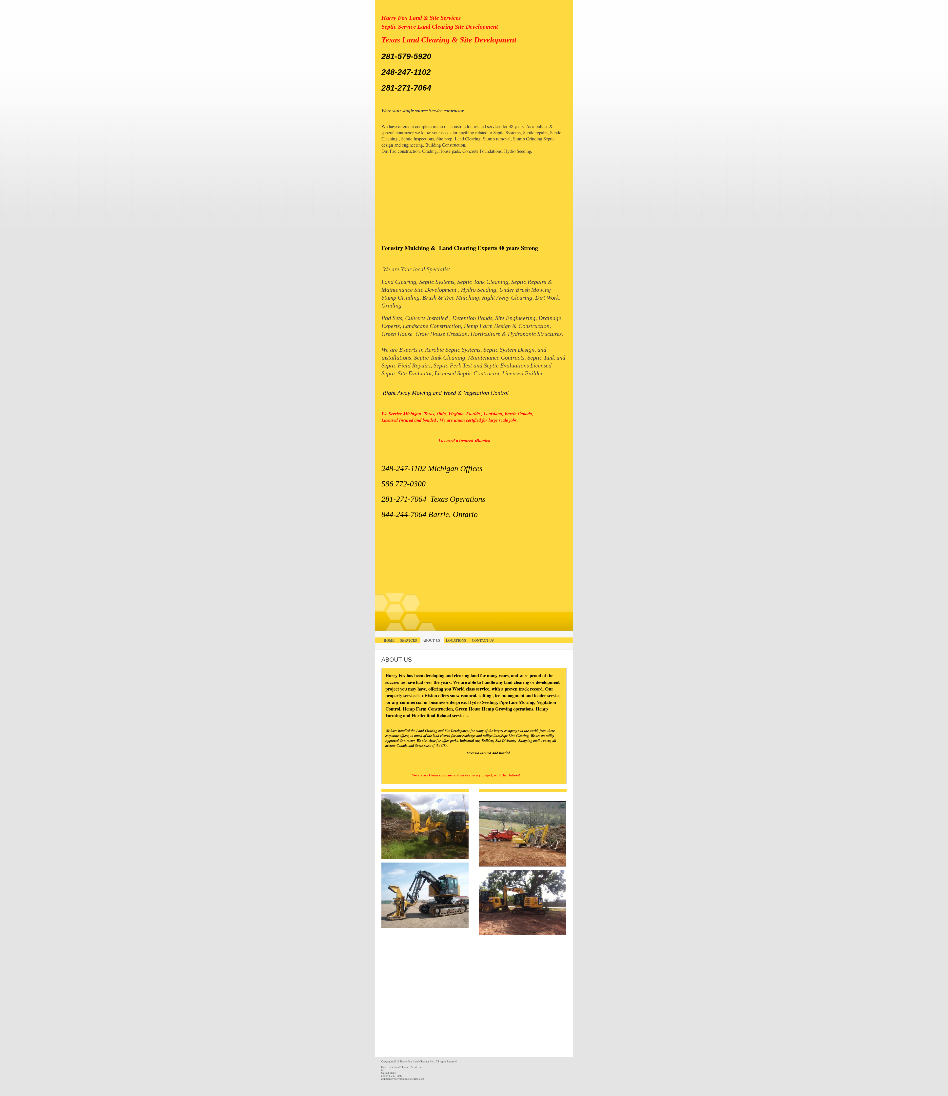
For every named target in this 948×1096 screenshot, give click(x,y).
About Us (431, 640)
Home (389, 640)
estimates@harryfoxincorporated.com (402, 1078)
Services (408, 640)
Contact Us (483, 640)
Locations (456, 640)
